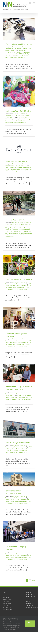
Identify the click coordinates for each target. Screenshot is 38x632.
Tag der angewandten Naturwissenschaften (13, 492)
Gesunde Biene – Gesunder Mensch (18, 279)
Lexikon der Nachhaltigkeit (7, 602)
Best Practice (15, 47)
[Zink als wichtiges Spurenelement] (19, 428)
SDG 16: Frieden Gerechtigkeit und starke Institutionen (16, 56)
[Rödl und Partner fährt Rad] (19, 203)
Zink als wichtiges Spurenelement (17, 442)
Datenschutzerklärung (9, 626)
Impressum (6, 597)
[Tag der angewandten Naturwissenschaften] (19, 479)
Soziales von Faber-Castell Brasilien (18, 111)
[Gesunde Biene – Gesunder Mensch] (19, 265)
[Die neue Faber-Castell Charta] (19, 149)
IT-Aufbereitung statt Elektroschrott (18, 44)
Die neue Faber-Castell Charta (16, 161)
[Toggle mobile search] (30, 3)
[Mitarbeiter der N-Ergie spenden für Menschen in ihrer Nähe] (19, 373)
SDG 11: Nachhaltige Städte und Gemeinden (17, 53)
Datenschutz (7, 599)
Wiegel (28, 452)
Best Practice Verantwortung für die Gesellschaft (16, 114)
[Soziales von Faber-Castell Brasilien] (19, 91)
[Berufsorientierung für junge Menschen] (19, 531)
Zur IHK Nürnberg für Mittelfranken (7, 607)
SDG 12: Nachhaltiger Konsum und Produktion (17, 55)
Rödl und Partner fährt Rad (15, 219)
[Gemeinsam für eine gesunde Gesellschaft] (19, 318)
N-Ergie (21, 50)
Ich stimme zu (30, 624)
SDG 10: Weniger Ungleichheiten (16, 51)
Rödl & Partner (21, 226)
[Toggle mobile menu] (34, 3)
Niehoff (7, 499)
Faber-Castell (20, 117)
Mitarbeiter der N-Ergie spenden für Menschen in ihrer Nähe (18, 388)
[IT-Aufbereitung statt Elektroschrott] (19, 29)
